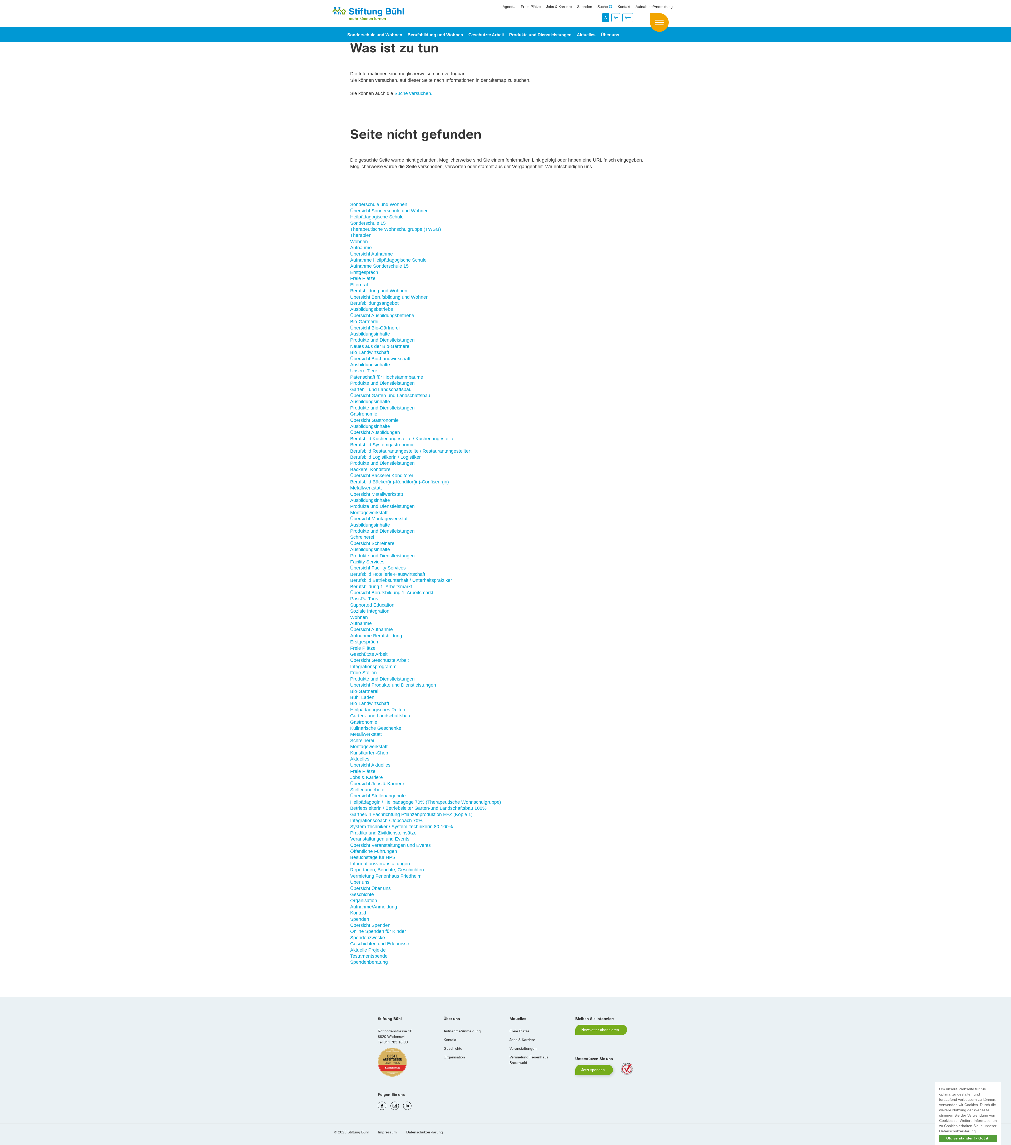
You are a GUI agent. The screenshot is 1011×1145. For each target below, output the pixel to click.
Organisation (454, 1057)
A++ (628, 17)
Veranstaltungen (523, 1048)
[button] (978, 1131)
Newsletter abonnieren (600, 1030)
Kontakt (624, 6)
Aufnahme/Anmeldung (654, 6)
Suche (603, 6)
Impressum (387, 1132)
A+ (616, 17)
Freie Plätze (531, 6)
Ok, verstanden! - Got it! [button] (968, 1138)
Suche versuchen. (413, 93)
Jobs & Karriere (559, 6)
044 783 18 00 (396, 1042)
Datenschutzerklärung (424, 1132)
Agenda (509, 6)
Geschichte (453, 1048)
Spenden (584, 6)
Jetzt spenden (593, 1070)
